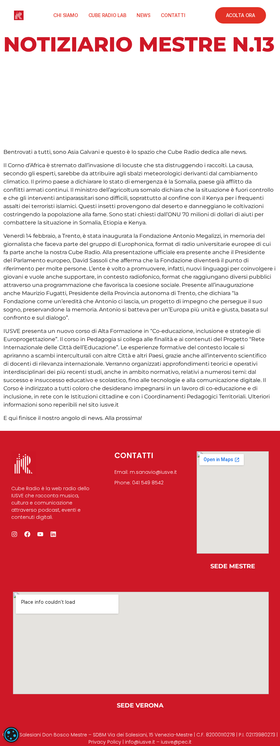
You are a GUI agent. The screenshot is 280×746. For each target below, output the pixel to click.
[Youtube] (40, 534)
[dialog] (11, 735)
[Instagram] (14, 534)
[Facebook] (27, 534)
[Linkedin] (53, 534)
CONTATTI (173, 15)
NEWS (144, 15)
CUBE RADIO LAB (107, 15)
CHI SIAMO (65, 15)
